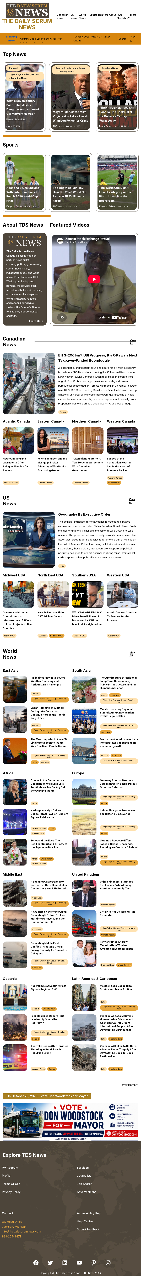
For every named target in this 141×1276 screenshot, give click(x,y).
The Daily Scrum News (27, 24)
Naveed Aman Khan (63, 206)
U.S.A (62, 566)
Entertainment (17, 78)
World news (82, 16)
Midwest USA (9, 636)
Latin (103, 1002)
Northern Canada (81, 483)
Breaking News (107, 965)
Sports (93, 14)
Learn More (36, 321)
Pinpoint (104, 755)
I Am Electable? (123, 16)
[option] (24, 97)
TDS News (11, 126)
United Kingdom (108, 905)
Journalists (84, 1175)
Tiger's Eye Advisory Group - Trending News (24, 70)
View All (133, 342)
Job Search (84, 1184)
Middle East (36, 898)
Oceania (35, 1009)
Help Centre (85, 1221)
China (34, 762)
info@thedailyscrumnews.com (21, 1231)
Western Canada (115, 478)
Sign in (132, 38)
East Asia (36, 694)
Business (42, 636)
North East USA (56, 636)
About (112, 14)
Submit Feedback (88, 1229)
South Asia (115, 695)
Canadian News (62, 16)
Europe (104, 803)
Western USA (113, 636)
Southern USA (80, 636)
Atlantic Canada (11, 483)
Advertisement (86, 1192)
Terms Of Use (11, 1184)
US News (73, 16)
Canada (63, 412)
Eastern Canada (45, 483)
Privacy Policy (11, 1192)
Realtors (103, 14)
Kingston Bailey (14, 206)
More (133, 14)
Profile (6, 1175)
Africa (34, 803)
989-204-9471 (11, 1236)
